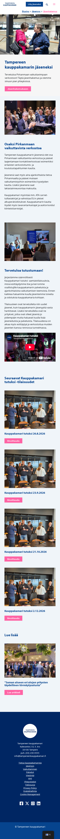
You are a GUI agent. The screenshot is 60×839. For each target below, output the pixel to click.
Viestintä (30, 775)
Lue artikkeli (13, 692)
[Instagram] (33, 803)
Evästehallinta (30, 791)
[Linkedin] (39, 803)
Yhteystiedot (30, 781)
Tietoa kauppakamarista (30, 762)
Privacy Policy (30, 788)
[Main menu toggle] (54, 4)
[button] (34, 4)
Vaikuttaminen (30, 769)
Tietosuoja (30, 784)
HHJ (30, 778)
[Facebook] (21, 803)
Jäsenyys (30, 765)
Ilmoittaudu (13, 440)
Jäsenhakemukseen (18, 88)
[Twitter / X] (27, 803)
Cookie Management (30, 794)
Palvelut (30, 772)
